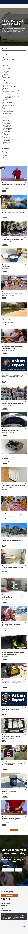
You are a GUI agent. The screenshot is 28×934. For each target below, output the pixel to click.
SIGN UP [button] (18, 870)
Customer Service (6, 910)
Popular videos (5, 904)
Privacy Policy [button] (9, 925)
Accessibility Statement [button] (7, 926)
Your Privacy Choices (18, 926)
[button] (25, 52)
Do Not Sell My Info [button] (17, 925)
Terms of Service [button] (23, 924)
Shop (2, 908)
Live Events (4, 905)
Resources (4, 907)
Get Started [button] (9, 895)
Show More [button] (14, 830)
